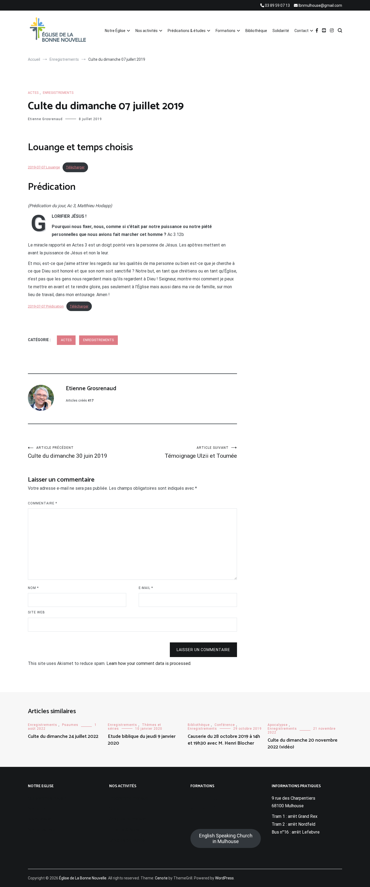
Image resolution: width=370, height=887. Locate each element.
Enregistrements (58, 93)
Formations (225, 30)
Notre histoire (41, 829)
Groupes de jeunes (127, 840)
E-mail (146, 588)
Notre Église (115, 30)
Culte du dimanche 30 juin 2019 (67, 452)
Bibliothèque (256, 30)
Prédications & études (187, 30)
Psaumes (70, 725)
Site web (36, 612)
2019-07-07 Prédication (46, 306)
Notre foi (37, 808)
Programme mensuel (129, 798)
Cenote (161, 878)
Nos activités (146, 30)
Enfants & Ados (124, 829)
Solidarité (280, 30)
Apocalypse (278, 725)
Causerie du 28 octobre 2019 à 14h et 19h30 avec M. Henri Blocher (224, 739)
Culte (114, 808)
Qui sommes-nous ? (47, 798)
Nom (33, 588)
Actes (33, 93)
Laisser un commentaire (203, 650)
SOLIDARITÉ (202, 808)
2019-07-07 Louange (44, 167)
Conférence (225, 725)
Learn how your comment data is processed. (148, 663)
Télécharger (75, 167)
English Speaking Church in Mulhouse (225, 838)
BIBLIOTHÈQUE (205, 798)
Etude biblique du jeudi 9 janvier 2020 (142, 739)
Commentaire (42, 503)
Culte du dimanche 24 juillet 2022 (63, 736)
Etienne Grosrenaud (45, 119)
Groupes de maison (127, 819)
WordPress (224, 878)
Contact (301, 30)
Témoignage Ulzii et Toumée (201, 452)
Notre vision (39, 819)
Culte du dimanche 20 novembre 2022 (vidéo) (302, 743)
